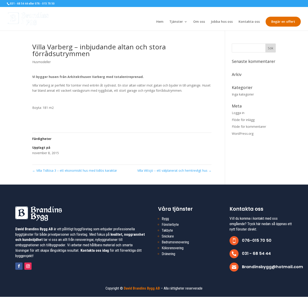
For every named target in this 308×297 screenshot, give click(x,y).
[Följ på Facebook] (19, 266)
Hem (159, 22)
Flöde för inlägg (243, 120)
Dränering (168, 254)
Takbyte (167, 230)
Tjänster (176, 22)
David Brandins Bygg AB (142, 288)
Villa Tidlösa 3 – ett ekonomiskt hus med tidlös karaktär (74, 170)
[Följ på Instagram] (28, 266)
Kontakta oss (249, 22)
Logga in (238, 113)
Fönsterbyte (170, 224)
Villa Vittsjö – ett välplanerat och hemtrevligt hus (174, 170)
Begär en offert (283, 21)
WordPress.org (242, 133)
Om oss (199, 22)
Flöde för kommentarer (249, 126)
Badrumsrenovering (175, 242)
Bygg (165, 219)
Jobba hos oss (222, 22)
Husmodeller (41, 62)
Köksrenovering (173, 248)
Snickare (168, 236)
